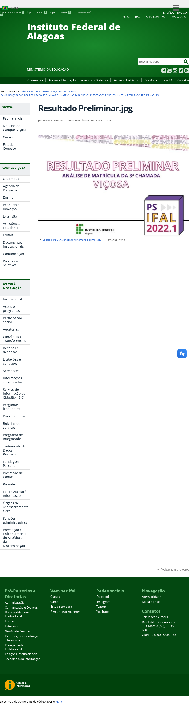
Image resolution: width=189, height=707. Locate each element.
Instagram (175, 70)
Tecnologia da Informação (22, 659)
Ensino (9, 621)
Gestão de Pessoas (17, 631)
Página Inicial (29, 91)
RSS (186, 70)
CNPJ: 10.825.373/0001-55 (159, 635)
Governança (35, 80)
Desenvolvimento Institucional (17, 614)
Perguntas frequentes (65, 612)
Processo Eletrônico (126, 80)
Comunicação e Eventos (21, 608)
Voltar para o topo (175, 569)
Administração (15, 602)
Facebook (163, 70)
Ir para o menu (36, 12)
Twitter (181, 70)
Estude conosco (61, 607)
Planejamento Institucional (14, 647)
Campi (54, 602)
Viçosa (57, 91)
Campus (45, 91)
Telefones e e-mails (155, 617)
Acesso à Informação (62, 80)
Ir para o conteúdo (12, 12)
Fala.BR (167, 80)
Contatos (183, 80)
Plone (59, 701)
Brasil (14, 8)
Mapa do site (151, 602)
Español (168, 12)
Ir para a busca (60, 12)
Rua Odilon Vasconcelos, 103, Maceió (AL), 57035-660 (158, 626)
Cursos (55, 597)
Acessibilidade (151, 597)
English (182, 12)
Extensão (11, 626)
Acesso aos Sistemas (94, 80)
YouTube (169, 70)
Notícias (68, 91)
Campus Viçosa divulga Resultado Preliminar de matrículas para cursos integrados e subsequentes (62, 95)
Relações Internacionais (21, 654)
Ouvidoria (151, 80)
